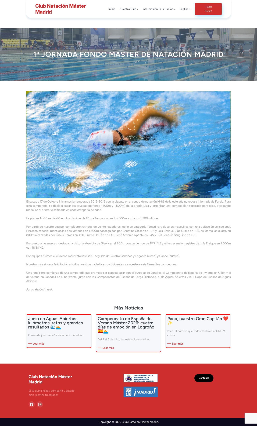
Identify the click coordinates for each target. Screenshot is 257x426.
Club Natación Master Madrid (140, 422)
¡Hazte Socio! (208, 9)
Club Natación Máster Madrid (60, 9)
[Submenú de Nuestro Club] (137, 9)
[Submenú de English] (190, 9)
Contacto (204, 377)
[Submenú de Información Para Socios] (174, 9)
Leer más (39, 344)
